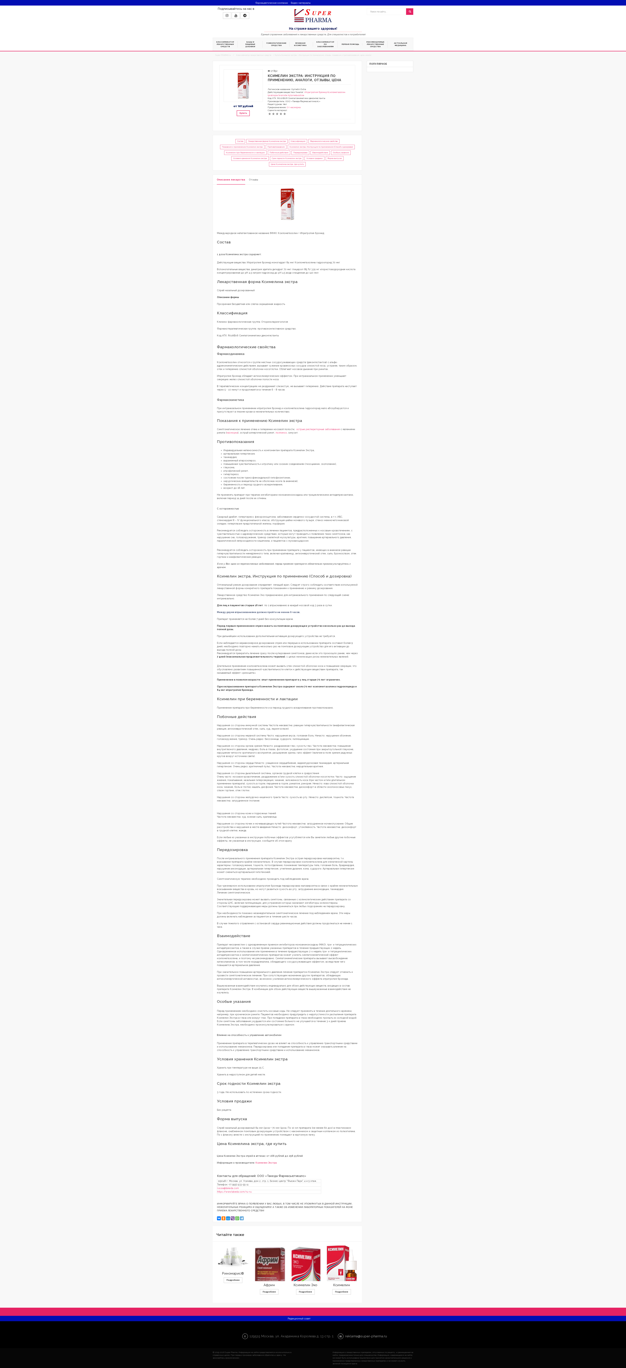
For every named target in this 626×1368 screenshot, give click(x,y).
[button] (227, 15)
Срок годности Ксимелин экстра (286, 158)
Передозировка (300, 152)
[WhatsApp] (237, 1218)
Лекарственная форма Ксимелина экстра (267, 141)
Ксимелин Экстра (266, 1162)
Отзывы (253, 179)
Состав (240, 141)
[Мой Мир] (228, 1218)
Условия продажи (314, 158)
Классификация (298, 141)
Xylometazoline (296, 95)
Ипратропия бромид (316, 92)
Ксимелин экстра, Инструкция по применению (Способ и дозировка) (321, 147)
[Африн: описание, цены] (269, 1279)
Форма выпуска (335, 158)
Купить (243, 113)
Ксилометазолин (336, 92)
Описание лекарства (231, 179)
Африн (269, 1285)
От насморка (294, 107)
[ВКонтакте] (219, 1218)
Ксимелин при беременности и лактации (245, 152)
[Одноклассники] (223, 1218)
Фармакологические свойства (324, 141)
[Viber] (233, 1218)
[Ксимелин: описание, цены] (342, 1270)
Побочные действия (279, 152)
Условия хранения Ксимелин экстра (250, 158)
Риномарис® (233, 1273)
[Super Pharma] (313, 15)
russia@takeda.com (228, 1188)
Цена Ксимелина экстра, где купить (287, 164)
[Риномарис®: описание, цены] (233, 1257)
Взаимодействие (320, 152)
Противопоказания (276, 147)
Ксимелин (341, 1285)
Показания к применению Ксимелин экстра (242, 147)
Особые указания (341, 152)
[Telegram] (242, 1218)
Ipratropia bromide (277, 95)
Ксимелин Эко (305, 1285)
